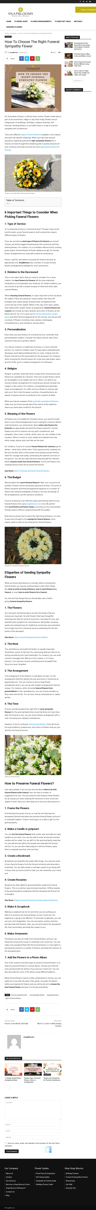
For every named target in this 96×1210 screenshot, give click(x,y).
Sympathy (13, 33)
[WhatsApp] (37, 58)
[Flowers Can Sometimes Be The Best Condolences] (52, 1069)
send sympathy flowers (37, 995)
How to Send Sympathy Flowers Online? (31, 637)
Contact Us (10, 1192)
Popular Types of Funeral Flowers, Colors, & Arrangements (32, 1080)
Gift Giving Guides (43, 1177)
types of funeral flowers (31, 134)
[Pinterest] (32, 58)
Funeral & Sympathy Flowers (77, 1177)
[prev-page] (6, 1087)
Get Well (69, 1184)
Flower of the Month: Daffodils (16, 1024)
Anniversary (70, 1181)
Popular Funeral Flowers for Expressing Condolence (36, 900)
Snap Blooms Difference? (16, 1188)
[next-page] (9, 1087)
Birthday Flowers (72, 1173)
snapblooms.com (33, 504)
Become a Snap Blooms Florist (18, 1184)
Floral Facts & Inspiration (45, 1173)
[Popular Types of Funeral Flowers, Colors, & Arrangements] (33, 1069)
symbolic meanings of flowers (45, 401)
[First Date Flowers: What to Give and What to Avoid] (69, 56)
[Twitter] (90, 1)
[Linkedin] (86, 1)
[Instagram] (83, 1)
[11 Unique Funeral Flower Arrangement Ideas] (13, 1069)
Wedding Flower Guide (44, 1184)
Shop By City (71, 1188)
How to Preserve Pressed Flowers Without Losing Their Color (82, 64)
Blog (7, 1195)
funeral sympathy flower (19, 995)
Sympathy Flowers (53, 995)
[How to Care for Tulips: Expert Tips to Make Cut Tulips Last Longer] (69, 73)
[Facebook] (80, 1)
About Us (9, 1173)
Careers (9, 1177)
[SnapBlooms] (6, 52)
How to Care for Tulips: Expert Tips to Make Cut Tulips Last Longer (81, 73)
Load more (77, 81)
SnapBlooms (14, 52)
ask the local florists (37, 724)
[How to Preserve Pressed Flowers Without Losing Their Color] (69, 64)
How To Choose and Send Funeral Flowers (31, 471)
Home (7, 33)
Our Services (11, 1181)
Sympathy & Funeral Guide (46, 1181)
